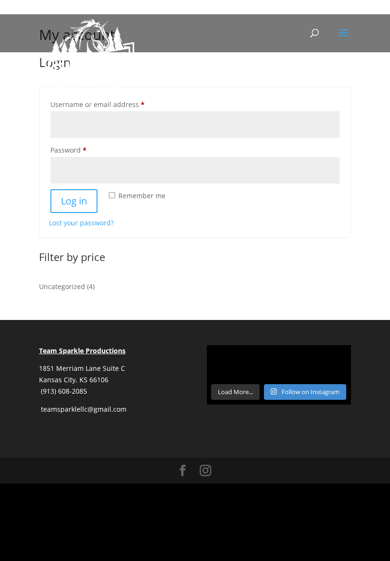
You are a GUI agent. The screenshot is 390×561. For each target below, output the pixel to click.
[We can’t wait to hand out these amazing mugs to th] (278, 363)
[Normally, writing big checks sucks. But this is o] (229, 363)
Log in (74, 200)
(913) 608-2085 (64, 391)
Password (83, 150)
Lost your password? (81, 222)
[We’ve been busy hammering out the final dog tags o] (328, 363)
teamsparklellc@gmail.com (83, 409)
